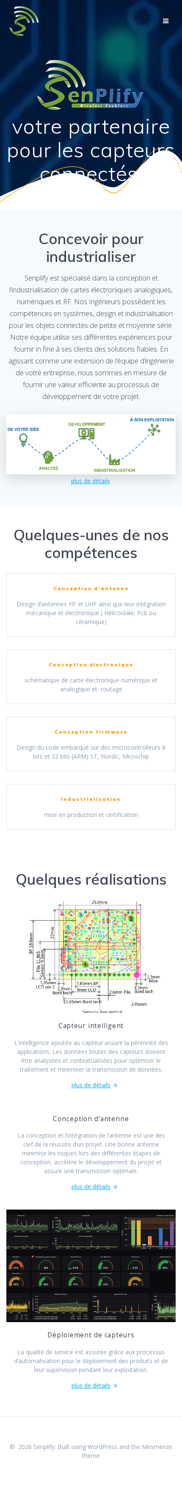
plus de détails (90, 481)
